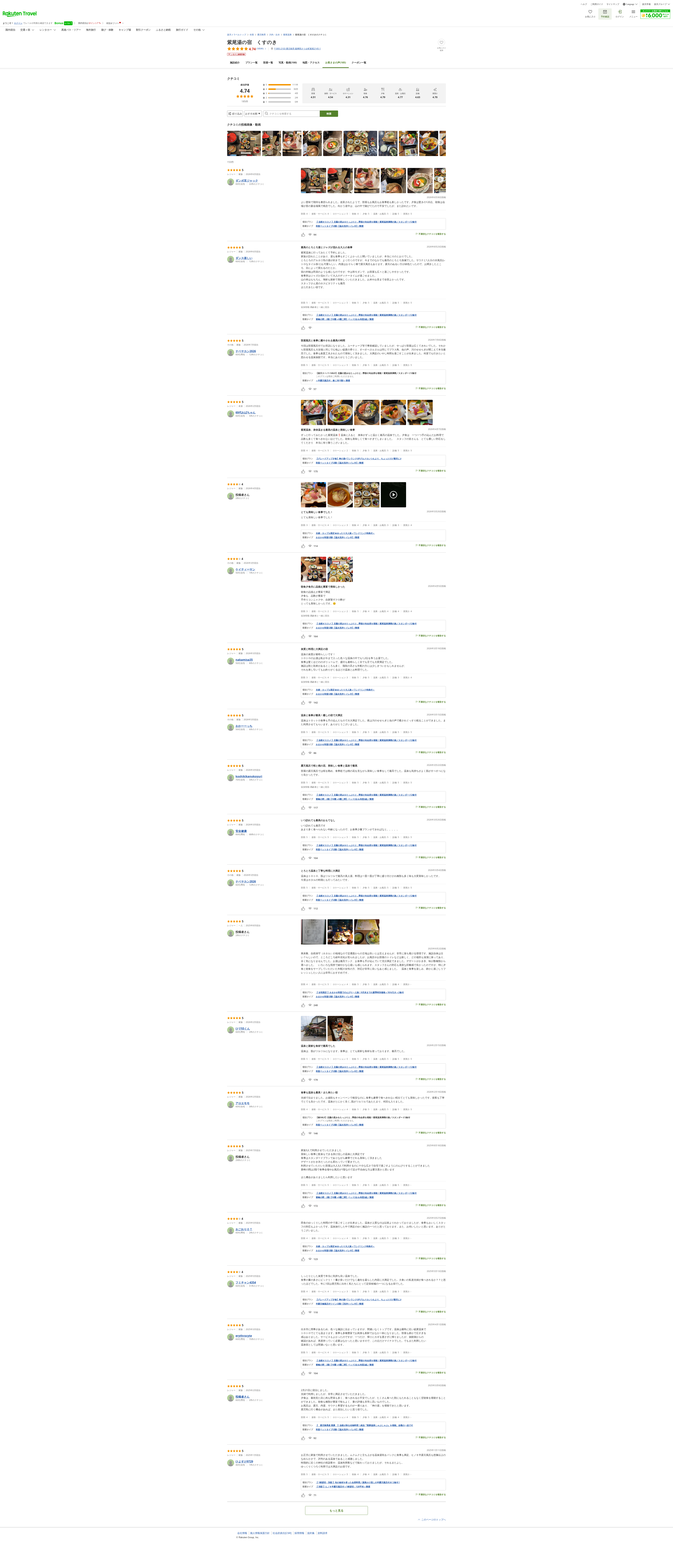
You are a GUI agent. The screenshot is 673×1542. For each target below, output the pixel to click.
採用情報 (299, 1533)
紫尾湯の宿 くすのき (252, 42)
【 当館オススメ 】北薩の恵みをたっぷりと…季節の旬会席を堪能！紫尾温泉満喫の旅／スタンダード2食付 (366, 221)
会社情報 (242, 1533)
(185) (335, 62)
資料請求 (322, 1533)
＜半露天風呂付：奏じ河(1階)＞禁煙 (333, 380)
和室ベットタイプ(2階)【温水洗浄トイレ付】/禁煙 (339, 226)
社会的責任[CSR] (282, 1533)
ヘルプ (584, 4)
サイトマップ (613, 4)
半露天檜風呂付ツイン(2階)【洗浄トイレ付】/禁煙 (339, 1303)
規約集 (311, 1533)
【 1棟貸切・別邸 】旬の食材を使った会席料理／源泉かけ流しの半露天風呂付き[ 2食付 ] (358, 1482)
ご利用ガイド (596, 4)
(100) (288, 62)
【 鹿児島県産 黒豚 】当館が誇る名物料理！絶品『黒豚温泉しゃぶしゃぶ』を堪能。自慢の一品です (364, 1425)
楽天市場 (646, 4)
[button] (244, 143)
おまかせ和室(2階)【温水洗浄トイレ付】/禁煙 (337, 537)
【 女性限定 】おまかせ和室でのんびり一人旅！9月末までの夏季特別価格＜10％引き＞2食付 (360, 992)
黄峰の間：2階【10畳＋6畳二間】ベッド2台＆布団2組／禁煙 (345, 319)
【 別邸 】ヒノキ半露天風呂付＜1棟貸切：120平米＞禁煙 (343, 1486)
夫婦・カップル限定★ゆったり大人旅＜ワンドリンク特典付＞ (345, 533)
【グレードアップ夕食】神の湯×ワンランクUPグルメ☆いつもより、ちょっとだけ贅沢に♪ (358, 458)
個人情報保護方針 (260, 1533)
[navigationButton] (440, 142)
